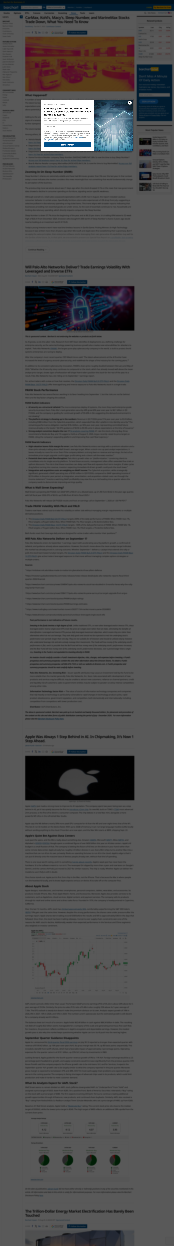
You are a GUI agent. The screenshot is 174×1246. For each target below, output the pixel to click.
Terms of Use (78, 138)
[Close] (130, 103)
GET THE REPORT (67, 145)
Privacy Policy (48, 140)
